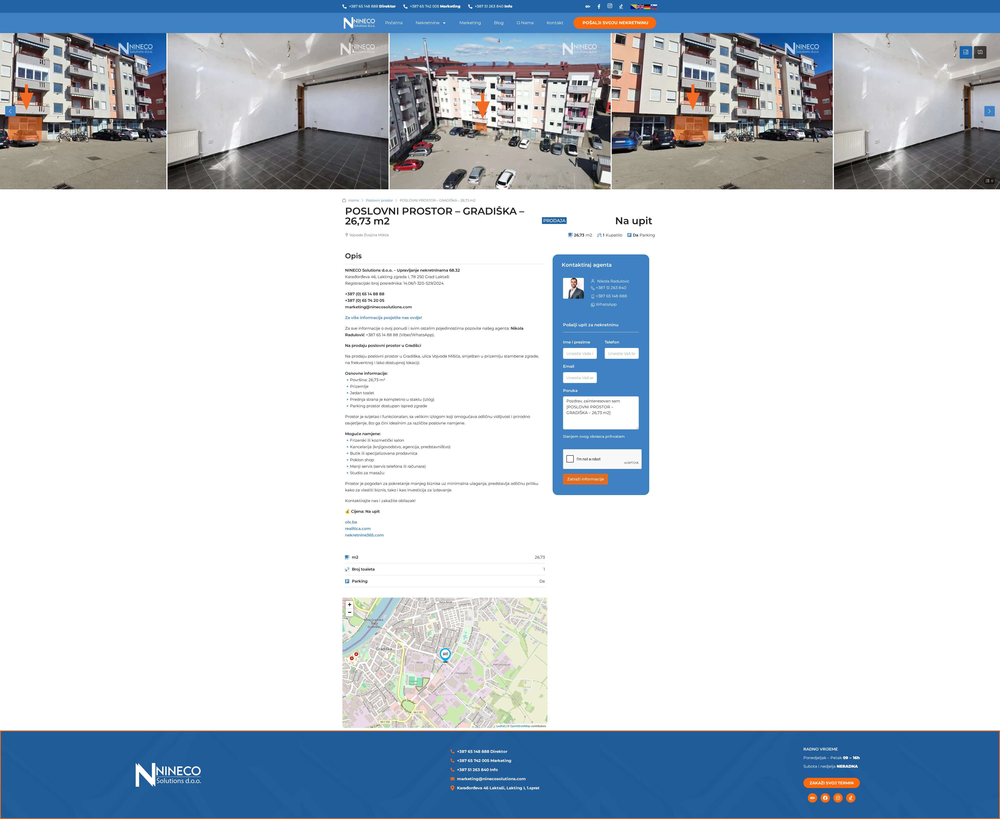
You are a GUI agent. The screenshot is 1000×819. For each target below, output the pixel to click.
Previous (10, 111)
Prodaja (554, 220)
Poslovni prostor (379, 200)
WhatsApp (606, 304)
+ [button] (349, 604)
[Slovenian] (654, 6)
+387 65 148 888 (611, 295)
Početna (394, 22)
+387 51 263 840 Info (477, 769)
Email (568, 366)
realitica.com (358, 528)
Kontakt (555, 22)
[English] (640, 6)
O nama (525, 22)
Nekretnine (428, 22)
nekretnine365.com (364, 535)
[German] (647, 6)
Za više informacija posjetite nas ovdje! (383, 317)
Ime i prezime (576, 342)
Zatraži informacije (585, 479)
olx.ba (351, 522)
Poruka (570, 390)
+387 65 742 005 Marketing (484, 760)
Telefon (612, 342)
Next (989, 111)
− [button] (349, 612)
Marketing (470, 22)
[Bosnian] (633, 6)
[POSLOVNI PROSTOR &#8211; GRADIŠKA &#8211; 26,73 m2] (445, 655)
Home (353, 200)
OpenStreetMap (520, 726)
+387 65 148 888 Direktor (482, 751)
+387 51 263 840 (611, 287)
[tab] (966, 52)
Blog (499, 22)
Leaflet (500, 726)
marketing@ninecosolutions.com (491, 778)
